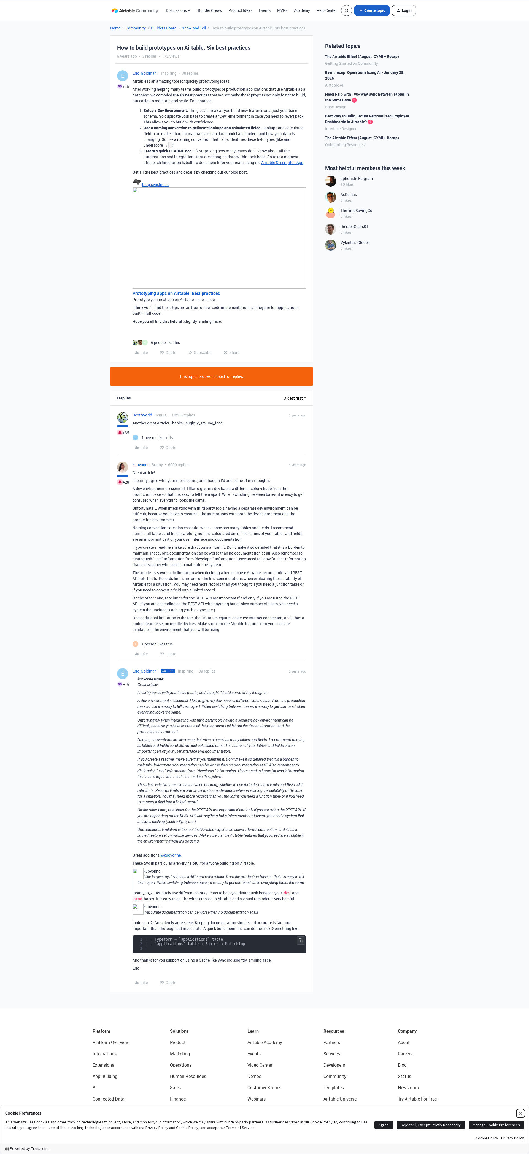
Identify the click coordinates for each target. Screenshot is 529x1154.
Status (404, 1076)
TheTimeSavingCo (356, 210)
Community (136, 28)
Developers (334, 1065)
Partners (331, 1042)
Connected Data (109, 1099)
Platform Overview (111, 1042)
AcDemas (349, 194)
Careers (405, 1054)
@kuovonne (170, 855)
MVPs (282, 10)
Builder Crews (210, 10)
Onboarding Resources (345, 144)
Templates (333, 1088)
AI (95, 1088)
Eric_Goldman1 (146, 73)
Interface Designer (341, 128)
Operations (180, 1065)
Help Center (327, 10)
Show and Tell (194, 28)
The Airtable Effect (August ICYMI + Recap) (362, 56)
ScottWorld (142, 415)
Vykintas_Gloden (355, 242)
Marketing (180, 1054)
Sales (175, 1088)
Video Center (259, 1065)
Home (115, 28)
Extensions (103, 1065)
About (404, 1042)
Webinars (256, 1099)
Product (178, 1042)
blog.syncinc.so (155, 184)
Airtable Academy (264, 1042)
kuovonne (141, 464)
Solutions (179, 1031)
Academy (302, 10)
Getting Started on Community (351, 63)
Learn (253, 1031)
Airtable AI (334, 85)
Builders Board (164, 28)
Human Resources (188, 1076)
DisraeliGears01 (354, 226)
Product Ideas (240, 10)
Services (331, 1054)
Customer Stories (264, 1088)
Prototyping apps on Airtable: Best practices (176, 293)
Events (265, 10)
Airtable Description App (282, 162)
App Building (105, 1076)
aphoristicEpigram (357, 178)
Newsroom (408, 1088)
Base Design (335, 106)
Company (407, 1031)
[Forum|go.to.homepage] (134, 10)
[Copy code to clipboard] (301, 940)
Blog (402, 1065)
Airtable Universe (340, 1099)
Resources (333, 1031)
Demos (254, 1076)
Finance (178, 1099)
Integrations (105, 1054)
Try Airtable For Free (417, 1099)
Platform (101, 1031)
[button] (372, 10)
